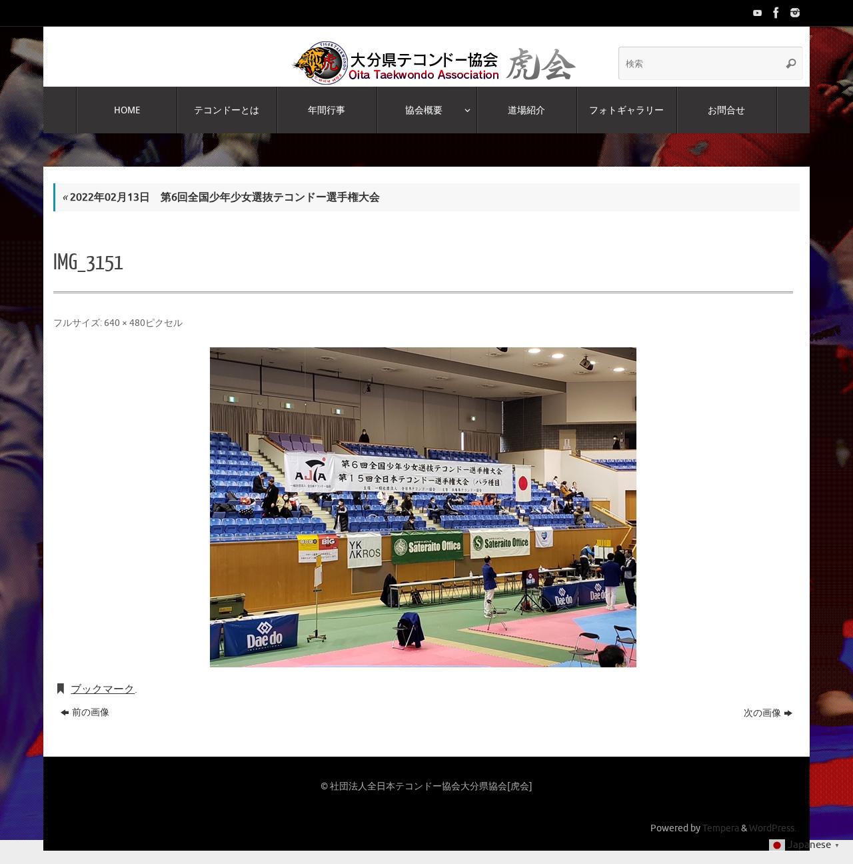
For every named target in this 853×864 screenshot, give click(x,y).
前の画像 (90, 712)
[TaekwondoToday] (756, 12)
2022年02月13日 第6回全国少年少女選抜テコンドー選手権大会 (221, 197)
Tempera (720, 828)
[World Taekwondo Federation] (775, 12)
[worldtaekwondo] (793, 12)
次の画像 (762, 713)
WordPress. (772, 828)
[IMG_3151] (423, 507)
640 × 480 (124, 323)
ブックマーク (103, 689)
